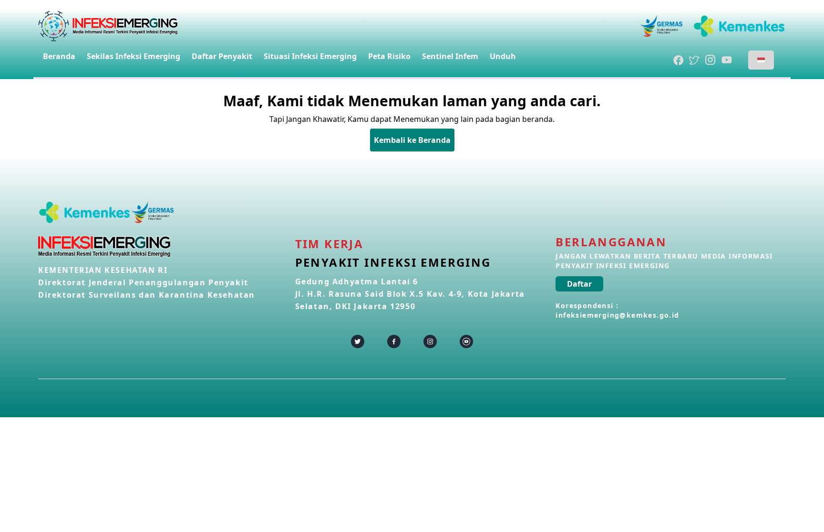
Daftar (579, 284)
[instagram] (430, 341)
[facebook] (394, 341)
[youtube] (466, 341)
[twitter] (357, 341)
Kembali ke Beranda (412, 140)
